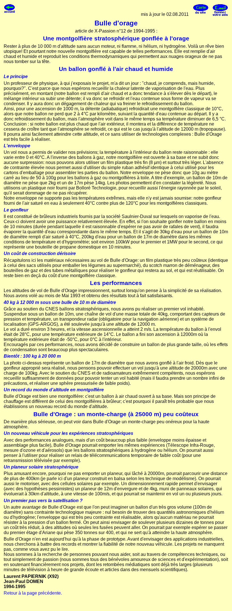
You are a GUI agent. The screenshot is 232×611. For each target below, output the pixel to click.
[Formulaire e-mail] (220, 14)
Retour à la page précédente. (33, 593)
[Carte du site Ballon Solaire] (200, 14)
